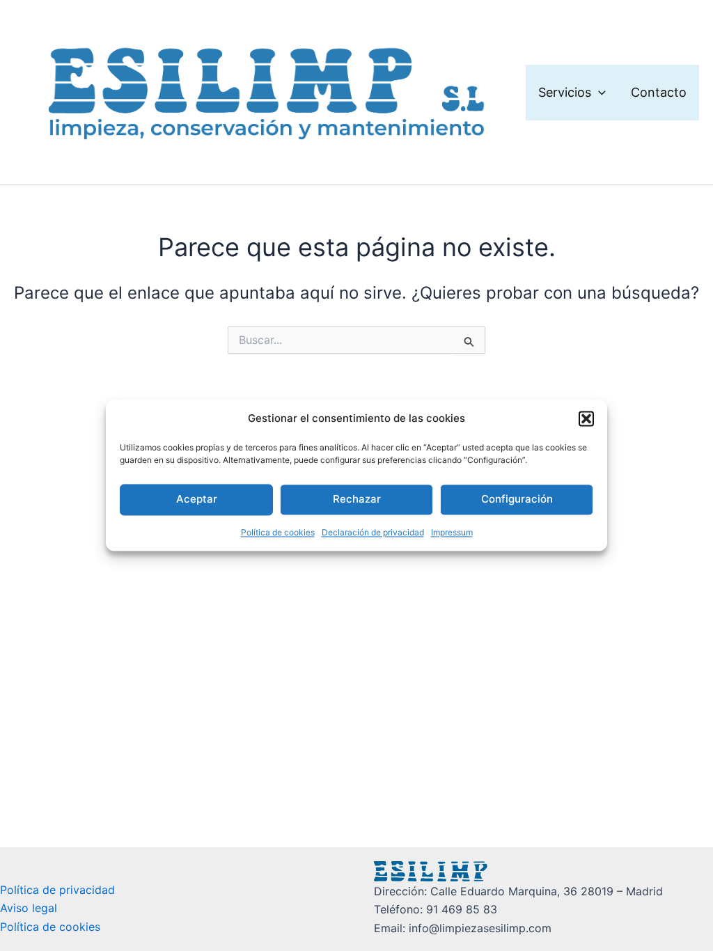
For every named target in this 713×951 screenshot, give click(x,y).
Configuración (517, 499)
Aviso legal (28, 908)
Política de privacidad (57, 890)
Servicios (564, 92)
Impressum (452, 532)
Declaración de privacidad (373, 532)
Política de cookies (278, 532)
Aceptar (196, 499)
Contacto (659, 92)
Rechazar (357, 499)
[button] (586, 419)
